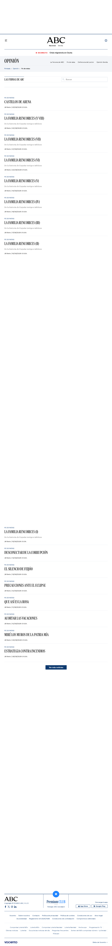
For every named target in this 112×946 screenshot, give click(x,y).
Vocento (13, 915)
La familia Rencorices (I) (21, 531)
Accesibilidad (22, 919)
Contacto (36, 915)
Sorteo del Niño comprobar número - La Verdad (88, 930)
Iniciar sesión (106, 40)
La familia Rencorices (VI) (22, 160)
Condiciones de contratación (63, 919)
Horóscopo (83, 927)
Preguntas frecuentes (60, 930)
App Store (84, 906)
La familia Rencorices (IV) (22, 201)
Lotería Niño (34, 927)
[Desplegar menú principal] (6, 40)
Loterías (23, 930)
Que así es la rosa (16, 601)
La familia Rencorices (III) (22, 222)
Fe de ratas (71, 62)
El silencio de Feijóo (18, 568)
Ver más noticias (56, 667)
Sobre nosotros (24, 915)
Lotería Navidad (70, 927)
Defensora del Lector (86, 62)
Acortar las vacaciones (20, 618)
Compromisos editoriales (86, 919)
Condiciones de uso (84, 915)
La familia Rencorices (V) (21, 180)
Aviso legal (99, 915)
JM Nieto (7, 107)
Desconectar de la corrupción (26, 552)
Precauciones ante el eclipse (25, 585)
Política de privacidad (50, 915)
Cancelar (103, 79)
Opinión (11, 61)
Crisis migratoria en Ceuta (61, 53)
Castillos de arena (17, 101)
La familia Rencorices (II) (21, 243)
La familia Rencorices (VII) (22, 139)
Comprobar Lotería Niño (19, 927)
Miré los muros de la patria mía (26, 634)
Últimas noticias (12, 930)
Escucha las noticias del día (39, 930)
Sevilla (60, 46)
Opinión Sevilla (102, 62)
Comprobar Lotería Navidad (52, 927)
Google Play (100, 906)
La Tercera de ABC (57, 62)
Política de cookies (68, 915)
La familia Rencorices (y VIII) (24, 118)
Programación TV (95, 927)
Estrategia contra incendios (24, 651)
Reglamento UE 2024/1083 (39, 919)
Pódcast (56, 934)
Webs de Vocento (99, 942)
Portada (7, 68)
